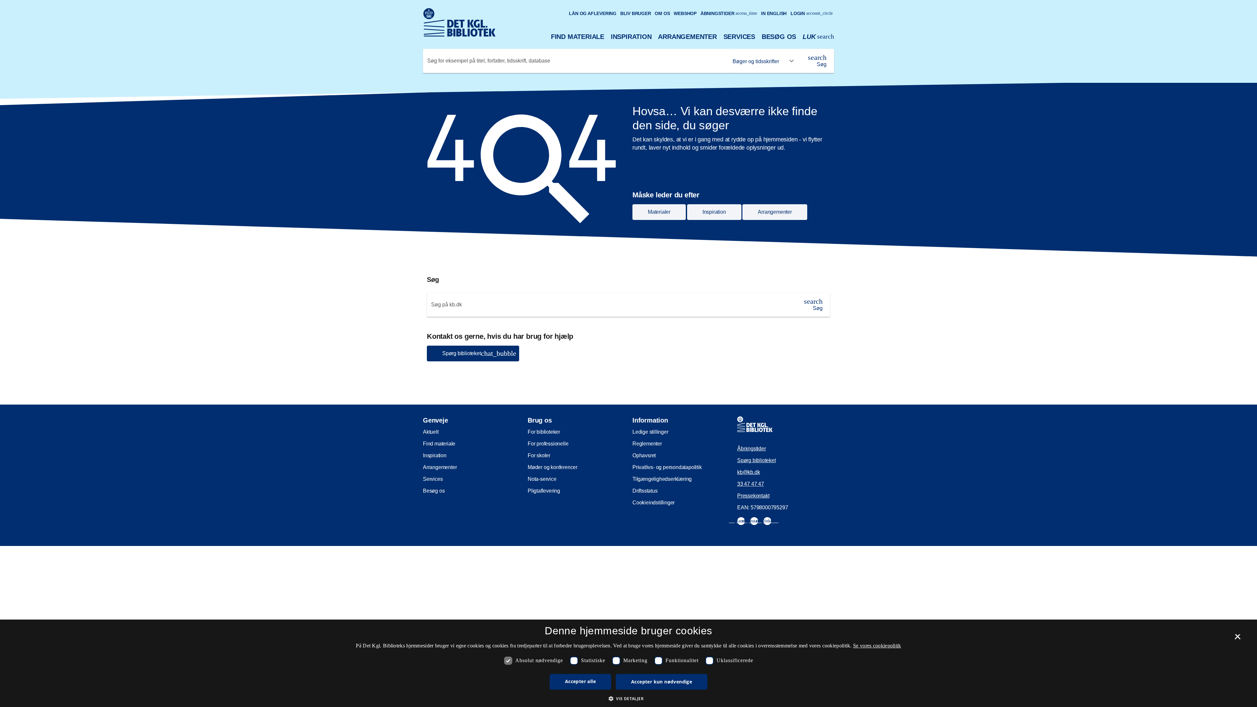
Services (739, 36)
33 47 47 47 (750, 484)
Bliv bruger (635, 13)
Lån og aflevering (592, 13)
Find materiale (577, 36)
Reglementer (647, 443)
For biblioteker (544, 432)
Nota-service (542, 479)
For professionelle (548, 443)
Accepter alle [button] (580, 681)
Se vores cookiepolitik (877, 645)
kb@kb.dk (748, 472)
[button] (628, 698)
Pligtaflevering (544, 491)
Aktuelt (431, 432)
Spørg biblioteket (756, 460)
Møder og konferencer (552, 467)
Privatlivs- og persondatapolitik (667, 467)
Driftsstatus (645, 491)
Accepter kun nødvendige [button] (661, 682)
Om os (662, 13)
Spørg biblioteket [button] (479, 353)
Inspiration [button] (714, 212)
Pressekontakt (753, 496)
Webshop (685, 13)
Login (812, 13)
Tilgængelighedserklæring (662, 479)
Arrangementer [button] (775, 212)
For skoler (539, 455)
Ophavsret (644, 455)
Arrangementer (687, 36)
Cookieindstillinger (653, 502)
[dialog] (628, 663)
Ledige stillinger (650, 432)
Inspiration (631, 36)
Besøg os (779, 36)
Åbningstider (729, 13)
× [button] (1237, 639)
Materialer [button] (659, 212)
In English (774, 13)
